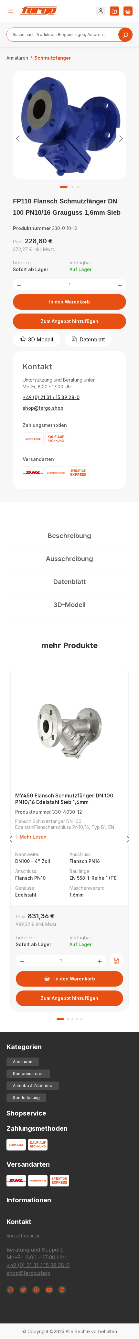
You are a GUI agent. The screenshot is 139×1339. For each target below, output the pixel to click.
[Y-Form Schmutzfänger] (69, 125)
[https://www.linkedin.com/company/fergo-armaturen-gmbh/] (62, 1290)
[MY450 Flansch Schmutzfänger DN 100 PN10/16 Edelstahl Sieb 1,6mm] (69, 731)
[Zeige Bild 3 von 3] (78, 187)
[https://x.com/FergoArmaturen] (23, 1290)
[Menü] (11, 11)
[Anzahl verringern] (19, 284)
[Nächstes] (121, 138)
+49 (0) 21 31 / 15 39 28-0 (51, 397)
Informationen (28, 1200)
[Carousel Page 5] (81, 1019)
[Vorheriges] (18, 138)
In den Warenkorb (69, 301)
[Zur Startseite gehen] (38, 10)
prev (10, 840)
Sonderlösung (26, 1097)
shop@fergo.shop (43, 408)
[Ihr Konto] (100, 11)
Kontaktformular (22, 1235)
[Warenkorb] (128, 11)
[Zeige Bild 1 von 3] (64, 187)
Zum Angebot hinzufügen (69, 321)
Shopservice (26, 1113)
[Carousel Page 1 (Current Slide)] (60, 1019)
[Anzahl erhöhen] (120, 284)
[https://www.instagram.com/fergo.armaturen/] (10, 1290)
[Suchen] (125, 35)
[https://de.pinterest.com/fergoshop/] (36, 1290)
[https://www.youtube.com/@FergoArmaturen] (49, 1290)
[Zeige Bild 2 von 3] (72, 187)
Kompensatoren (28, 1073)
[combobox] (69, 35)
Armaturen (22, 1061)
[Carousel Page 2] (68, 1019)
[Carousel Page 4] (77, 1019)
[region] (69, 138)
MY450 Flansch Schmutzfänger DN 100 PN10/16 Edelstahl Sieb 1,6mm (64, 799)
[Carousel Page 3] (72, 1019)
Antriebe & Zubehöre (32, 1085)
